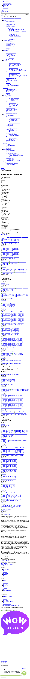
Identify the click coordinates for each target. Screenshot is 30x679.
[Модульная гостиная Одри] (15, 295)
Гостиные (5, 583)
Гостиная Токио (4, 442)
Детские (5, 588)
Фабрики (5, 5)
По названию (14, 237)
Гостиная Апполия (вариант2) (8, 480)
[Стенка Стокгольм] (15, 507)
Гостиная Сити (4, 264)
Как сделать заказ (7, 596)
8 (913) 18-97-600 (5, 560)
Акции (5, 599)
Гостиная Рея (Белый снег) (7, 290)
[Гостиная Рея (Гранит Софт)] (15, 485)
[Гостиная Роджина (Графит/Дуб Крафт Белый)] (15, 451)
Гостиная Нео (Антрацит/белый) (8, 471)
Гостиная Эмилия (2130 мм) (7, 306)
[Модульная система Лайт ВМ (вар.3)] (15, 331)
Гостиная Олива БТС (6, 355)
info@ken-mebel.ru (5, 565)
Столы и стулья (7, 586)
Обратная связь (7, 604)
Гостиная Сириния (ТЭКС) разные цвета (10, 374)
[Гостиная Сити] (15, 262)
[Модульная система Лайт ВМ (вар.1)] (15, 241)
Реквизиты (6, 573)
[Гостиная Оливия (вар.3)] (15, 271)
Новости (5, 570)
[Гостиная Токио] (15, 441)
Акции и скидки (7, 3)
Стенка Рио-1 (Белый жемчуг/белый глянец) (11, 408)
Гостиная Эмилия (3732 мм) (7, 384)
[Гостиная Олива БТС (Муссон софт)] (15, 253)
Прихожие (5, 585)
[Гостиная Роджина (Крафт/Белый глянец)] (15, 496)
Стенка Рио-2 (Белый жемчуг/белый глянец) (11, 346)
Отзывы (5, 6)
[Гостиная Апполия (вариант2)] (15, 478)
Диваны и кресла (7, 581)
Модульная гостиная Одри (7, 298)
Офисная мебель (7, 590)
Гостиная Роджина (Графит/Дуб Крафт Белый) (12, 455)
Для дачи (5, 591)
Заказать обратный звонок (15, 18)
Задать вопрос (4, 235)
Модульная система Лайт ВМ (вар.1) (9, 243)
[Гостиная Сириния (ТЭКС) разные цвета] (15, 362)
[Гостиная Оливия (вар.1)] (15, 413)
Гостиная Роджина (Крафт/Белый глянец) (10, 500)
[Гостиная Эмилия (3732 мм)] (15, 381)
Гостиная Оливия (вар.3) (6, 284)
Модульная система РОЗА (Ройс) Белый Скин (11, 324)
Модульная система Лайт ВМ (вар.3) (9, 334)
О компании (6, 1)
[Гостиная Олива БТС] (15, 353)
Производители (7, 575)
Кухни (4, 580)
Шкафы (5, 589)
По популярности (22, 237)
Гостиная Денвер (5, 391)
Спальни (5, 584)
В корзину (3, 283)
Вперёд (8, 514)
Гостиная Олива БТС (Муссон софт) (9, 258)
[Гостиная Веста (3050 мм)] (15, 433)
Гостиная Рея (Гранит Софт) (7, 487)
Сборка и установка (8, 601)
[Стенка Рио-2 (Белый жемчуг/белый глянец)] (15, 342)
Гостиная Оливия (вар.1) (6, 425)
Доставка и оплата (7, 4)
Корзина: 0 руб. (4, 11)
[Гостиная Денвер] (15, 390)
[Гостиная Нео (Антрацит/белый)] (15, 464)
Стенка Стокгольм (5, 510)
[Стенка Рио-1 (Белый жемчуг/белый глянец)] (15, 401)
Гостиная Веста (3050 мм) (7, 436)
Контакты (5, 8)
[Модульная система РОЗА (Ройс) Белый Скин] (15, 317)
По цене (9, 237)
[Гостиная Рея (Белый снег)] (15, 288)
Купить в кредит (7, 600)
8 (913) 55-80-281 (5, 18)
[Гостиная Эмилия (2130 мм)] (15, 304)
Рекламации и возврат (8, 602)
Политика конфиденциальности (11, 605)
